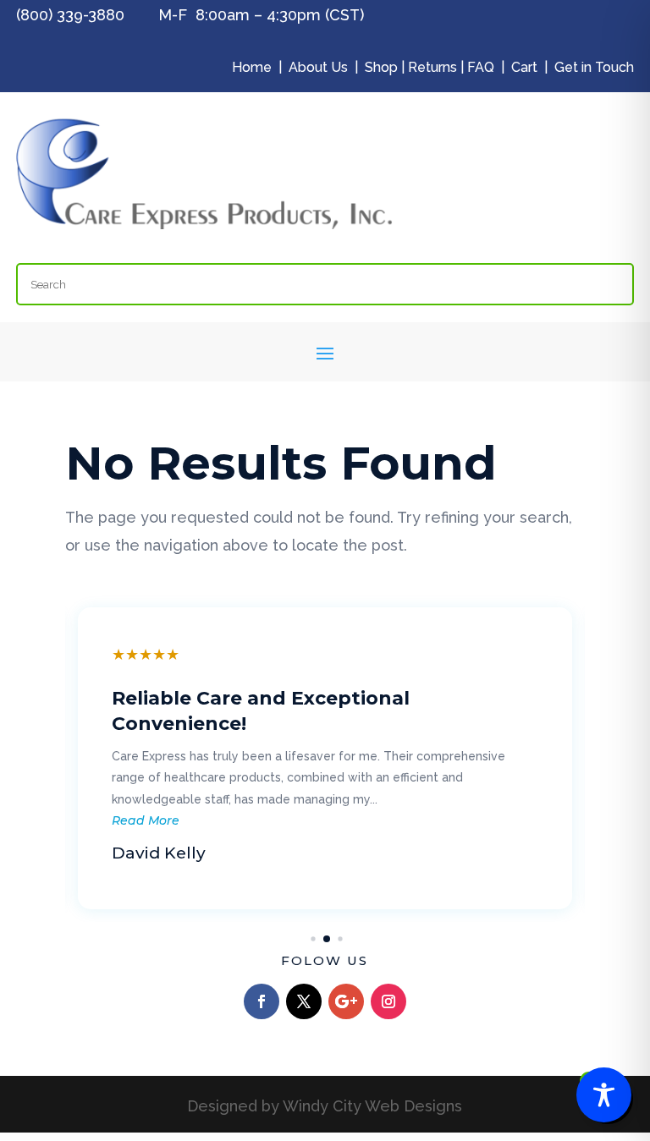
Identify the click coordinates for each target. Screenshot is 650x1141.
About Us (318, 67)
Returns (432, 67)
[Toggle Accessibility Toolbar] (604, 1095)
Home (252, 67)
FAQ (480, 67)
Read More (145, 820)
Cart (524, 67)
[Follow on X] (304, 1001)
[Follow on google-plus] (346, 1001)
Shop (381, 67)
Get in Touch (594, 67)
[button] (313, 938)
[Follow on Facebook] (261, 1001)
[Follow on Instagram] (388, 1001)
